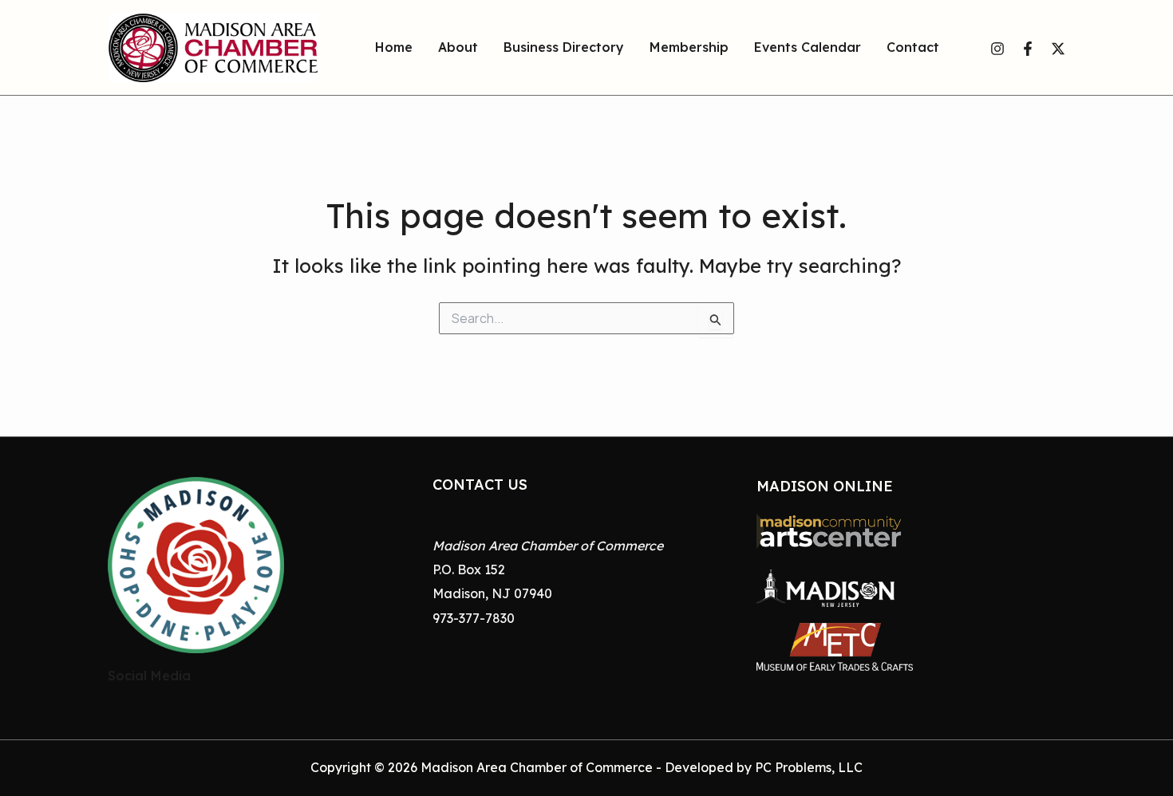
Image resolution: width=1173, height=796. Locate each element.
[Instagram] (997, 48)
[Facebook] (1028, 48)
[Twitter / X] (1058, 48)
